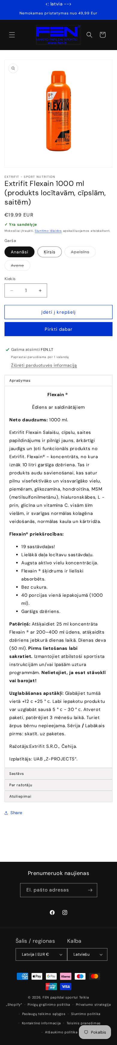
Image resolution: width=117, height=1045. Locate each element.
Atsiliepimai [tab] (20, 796)
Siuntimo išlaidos (48, 231)
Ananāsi (19, 252)
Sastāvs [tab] (16, 773)
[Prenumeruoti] (90, 890)
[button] (12, 34)
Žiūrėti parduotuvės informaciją (44, 365)
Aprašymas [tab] (19, 380)
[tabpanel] (58, 577)
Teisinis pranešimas (84, 1023)
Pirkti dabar (59, 329)
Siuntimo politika (85, 1014)
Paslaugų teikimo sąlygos (44, 1014)
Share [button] (16, 812)
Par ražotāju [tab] (20, 785)
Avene (20, 266)
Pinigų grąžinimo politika (49, 1004)
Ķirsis (50, 252)
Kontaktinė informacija (41, 1023)
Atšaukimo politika (61, 1032)
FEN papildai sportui (60, 997)
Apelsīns (83, 253)
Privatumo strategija (93, 1004)
